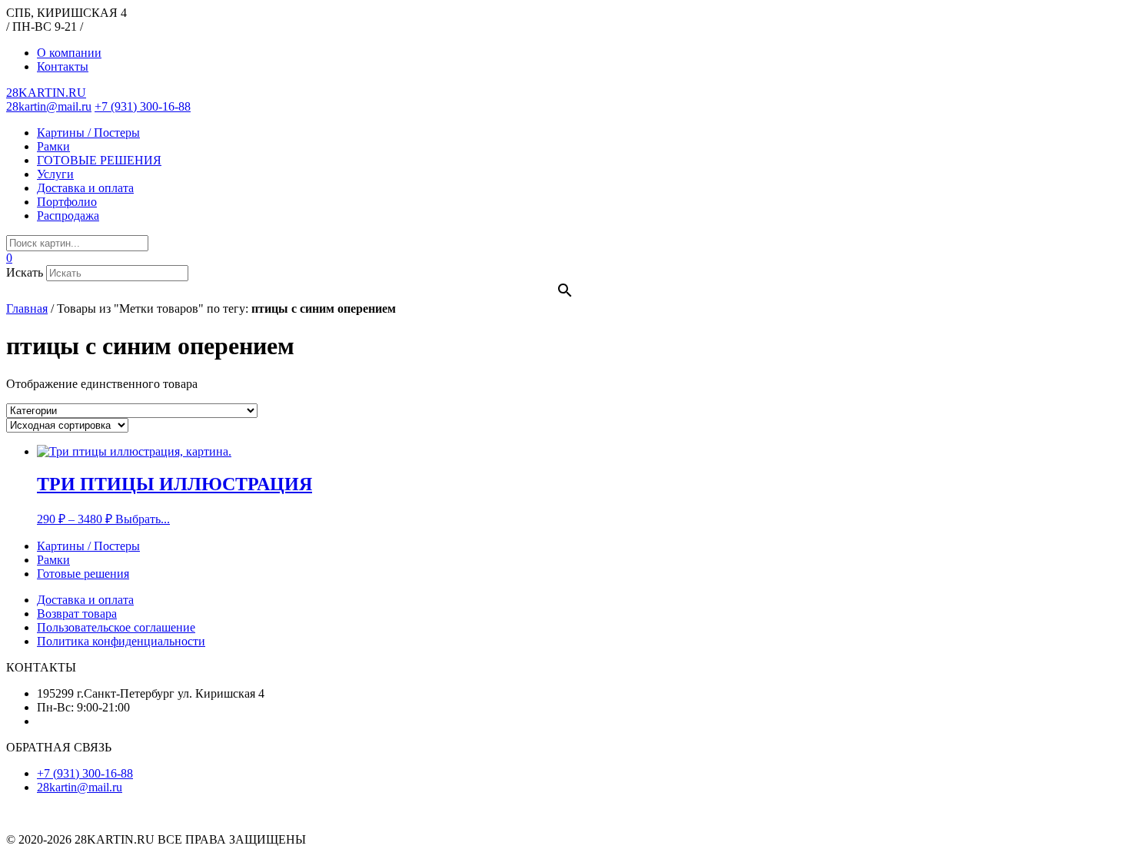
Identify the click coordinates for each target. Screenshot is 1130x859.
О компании (69, 52)
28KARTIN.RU (46, 92)
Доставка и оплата (85, 187)
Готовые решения (83, 573)
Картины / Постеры (88, 132)
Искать (24, 272)
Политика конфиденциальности (121, 641)
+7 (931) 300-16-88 (143, 106)
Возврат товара (77, 613)
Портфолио (67, 201)
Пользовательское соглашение (116, 627)
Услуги (55, 174)
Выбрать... (142, 519)
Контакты (62, 66)
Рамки (53, 146)
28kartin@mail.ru (48, 106)
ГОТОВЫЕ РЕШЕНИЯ (99, 160)
